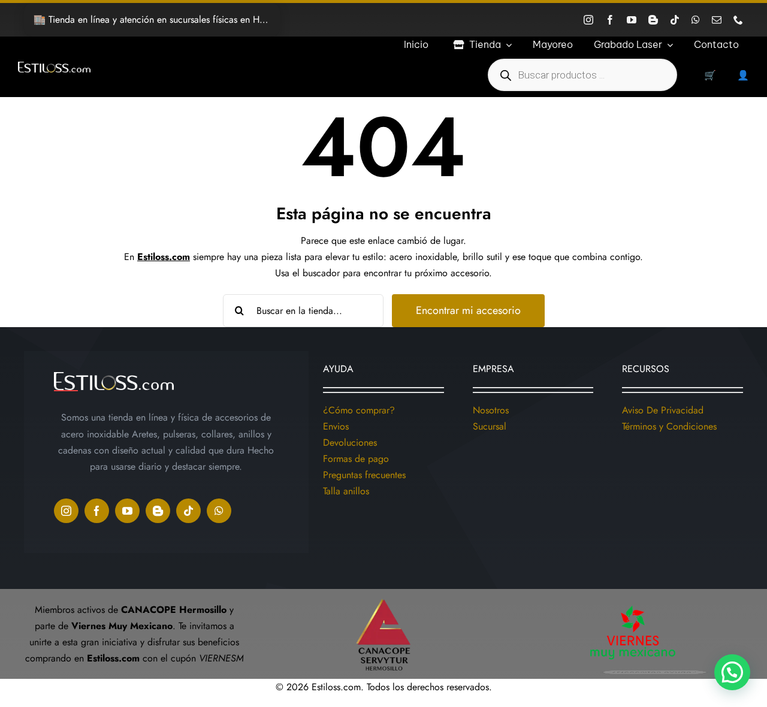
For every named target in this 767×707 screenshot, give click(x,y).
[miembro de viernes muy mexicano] (633, 603)
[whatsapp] (695, 20)
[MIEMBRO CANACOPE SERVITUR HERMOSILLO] (383, 593)
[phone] (738, 20)
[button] (732, 672)
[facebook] (610, 20)
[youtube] (631, 20)
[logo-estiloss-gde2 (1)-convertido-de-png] (54, 66)
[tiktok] (675, 20)
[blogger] (653, 20)
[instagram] (588, 20)
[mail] (716, 20)
